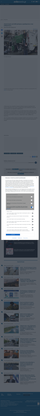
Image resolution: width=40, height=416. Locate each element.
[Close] (37, 178)
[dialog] (20, 208)
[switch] (32, 196)
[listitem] (20, 194)
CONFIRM (13, 234)
